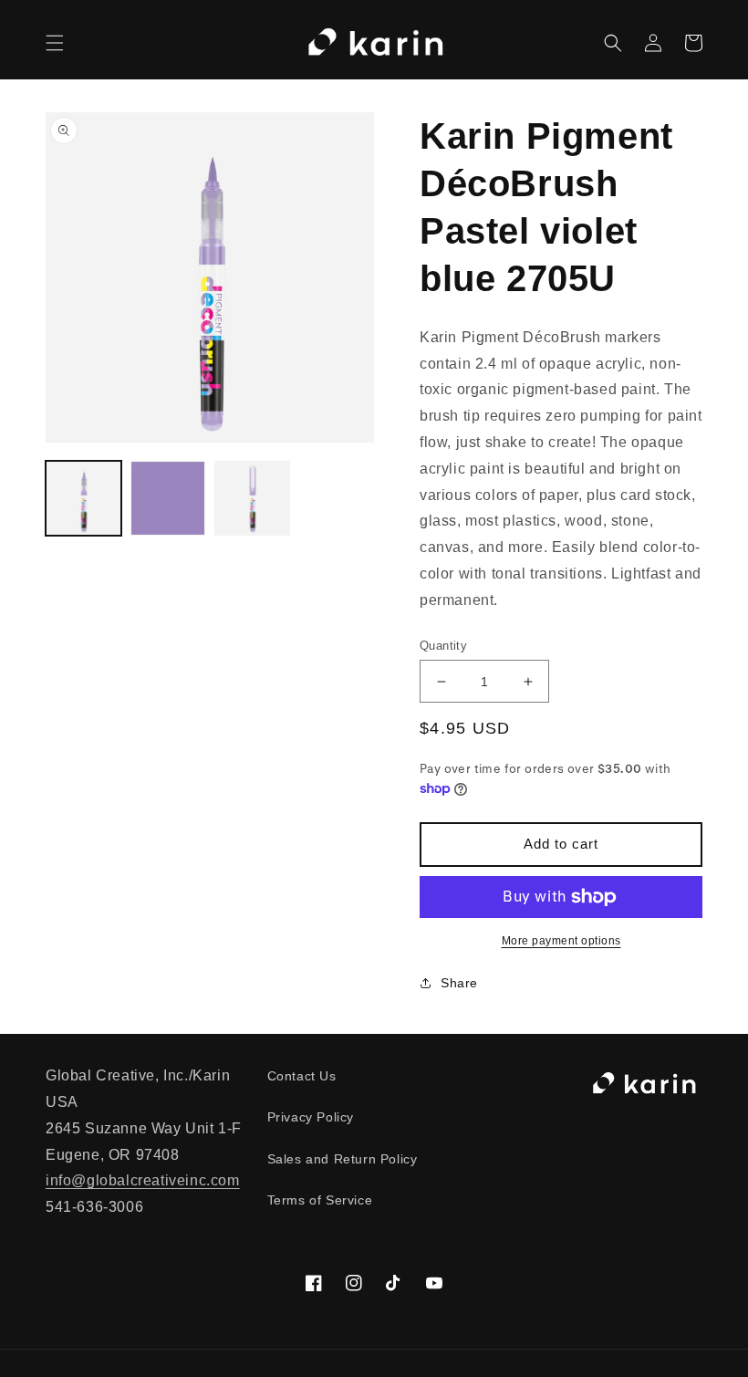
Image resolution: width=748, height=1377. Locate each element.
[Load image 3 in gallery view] (252, 499)
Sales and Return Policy (342, 1159)
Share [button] (459, 982)
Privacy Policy (310, 1117)
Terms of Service (320, 1200)
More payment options (561, 940)
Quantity (443, 645)
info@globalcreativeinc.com (143, 1180)
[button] (55, 43)
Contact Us (302, 1076)
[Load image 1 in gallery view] (83, 499)
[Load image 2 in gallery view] (168, 499)
